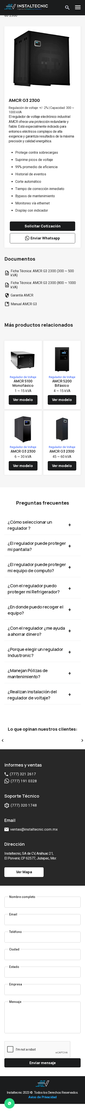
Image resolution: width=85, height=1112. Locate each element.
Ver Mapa (24, 872)
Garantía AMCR (18, 295)
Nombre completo (22, 897)
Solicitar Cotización (43, 226)
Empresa (15, 984)
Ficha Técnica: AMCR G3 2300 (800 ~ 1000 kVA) (40, 285)
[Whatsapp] (9, 1104)
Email (13, 914)
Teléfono (15, 932)
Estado (14, 967)
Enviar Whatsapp (45, 238)
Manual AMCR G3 (20, 304)
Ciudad (14, 949)
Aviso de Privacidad (42, 1097)
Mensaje (15, 1002)
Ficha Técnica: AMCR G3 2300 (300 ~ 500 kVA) (39, 273)
